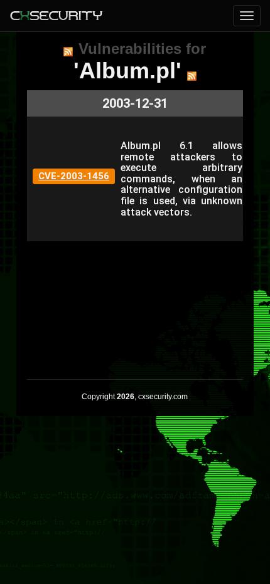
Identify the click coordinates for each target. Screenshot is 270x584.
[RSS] (68, 51)
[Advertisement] (134, 304)
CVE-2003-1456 (73, 176)
